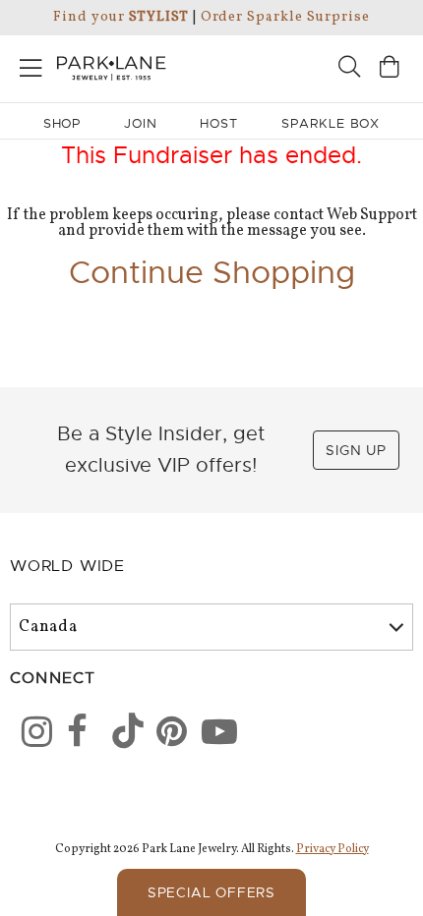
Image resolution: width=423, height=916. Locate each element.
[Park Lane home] (106, 65)
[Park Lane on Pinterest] (165, 735)
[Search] (349, 69)
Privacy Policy (332, 849)
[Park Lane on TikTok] (121, 735)
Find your (120, 17)
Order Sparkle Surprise (285, 17)
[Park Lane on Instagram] (30, 735)
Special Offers (211, 892)
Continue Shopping (212, 272)
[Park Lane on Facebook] (75, 735)
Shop (62, 123)
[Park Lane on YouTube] (210, 735)
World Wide (67, 566)
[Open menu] (31, 64)
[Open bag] (389, 69)
